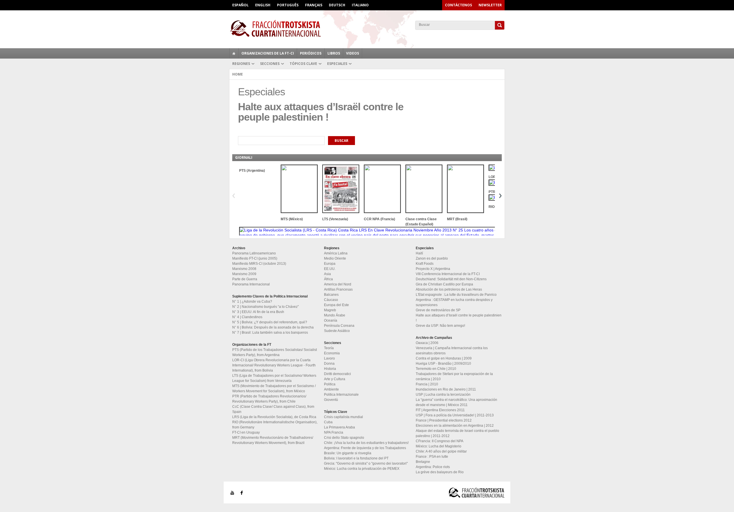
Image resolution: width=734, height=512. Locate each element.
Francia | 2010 (427, 384)
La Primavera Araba (339, 427)
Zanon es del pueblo (432, 258)
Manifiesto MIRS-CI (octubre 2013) (259, 264)
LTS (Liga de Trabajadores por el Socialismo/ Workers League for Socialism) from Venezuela (274, 378)
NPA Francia (333, 432)
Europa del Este (336, 305)
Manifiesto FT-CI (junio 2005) (254, 258)
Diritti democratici (337, 374)
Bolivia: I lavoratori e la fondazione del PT (356, 458)
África (328, 279)
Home (237, 74)
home (234, 53)
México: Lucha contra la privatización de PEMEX (361, 469)
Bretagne (423, 462)
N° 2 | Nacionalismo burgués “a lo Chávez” (265, 307)
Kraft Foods (425, 264)
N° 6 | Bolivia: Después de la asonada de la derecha (273, 327)
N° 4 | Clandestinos (247, 317)
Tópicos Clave (303, 63)
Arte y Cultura (334, 379)
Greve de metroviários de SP (438, 310)
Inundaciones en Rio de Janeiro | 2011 (446, 389)
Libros (333, 53)
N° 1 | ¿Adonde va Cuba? (252, 302)
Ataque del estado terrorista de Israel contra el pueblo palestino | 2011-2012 (457, 433)
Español (240, 5)
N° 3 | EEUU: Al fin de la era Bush (258, 312)
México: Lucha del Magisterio (438, 446)
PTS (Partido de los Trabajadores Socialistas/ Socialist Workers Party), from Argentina (274, 352)
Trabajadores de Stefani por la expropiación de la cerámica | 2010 (454, 376)
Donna (329, 364)
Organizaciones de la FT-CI (267, 53)
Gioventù (331, 400)
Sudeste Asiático (337, 331)
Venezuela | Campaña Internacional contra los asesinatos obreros (452, 350)
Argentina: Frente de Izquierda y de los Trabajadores (365, 448)
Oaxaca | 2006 (427, 343)
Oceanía (330, 320)
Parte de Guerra (244, 279)
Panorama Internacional (251, 284)
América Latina (336, 253)
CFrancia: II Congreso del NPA (439, 441)
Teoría (329, 348)
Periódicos (310, 53)
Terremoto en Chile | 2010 (436, 369)
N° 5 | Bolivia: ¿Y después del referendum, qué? (269, 322)
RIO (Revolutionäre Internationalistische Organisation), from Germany (274, 424)
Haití (419, 253)
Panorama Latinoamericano (254, 253)
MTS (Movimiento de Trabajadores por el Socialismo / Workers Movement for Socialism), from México (274, 388)
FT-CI (367, 28)
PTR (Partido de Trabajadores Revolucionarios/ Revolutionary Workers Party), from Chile (269, 398)
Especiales (337, 63)
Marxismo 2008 (244, 269)
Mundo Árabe (334, 315)
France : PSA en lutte (432, 457)
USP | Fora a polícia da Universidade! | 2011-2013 (455, 415)
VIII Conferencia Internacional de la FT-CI (448, 274)
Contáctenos (458, 5)
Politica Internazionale (341, 395)
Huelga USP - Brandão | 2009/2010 (443, 364)
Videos (352, 53)
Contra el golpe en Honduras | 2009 (444, 358)
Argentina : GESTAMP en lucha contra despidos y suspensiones (454, 302)
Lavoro (329, 358)
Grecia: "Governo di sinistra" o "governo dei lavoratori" (366, 463)
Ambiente (331, 389)
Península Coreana (339, 326)
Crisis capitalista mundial (343, 417)
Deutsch (337, 5)
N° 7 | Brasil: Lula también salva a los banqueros (270, 333)
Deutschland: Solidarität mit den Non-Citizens (451, 279)
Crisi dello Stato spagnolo (344, 438)
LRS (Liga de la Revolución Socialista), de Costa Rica (274, 417)
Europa (329, 264)
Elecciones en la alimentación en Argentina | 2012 (455, 426)
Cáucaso (331, 300)
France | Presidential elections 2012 (444, 420)
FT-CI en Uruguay (246, 432)
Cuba (328, 422)
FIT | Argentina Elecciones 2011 (440, 410)
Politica (329, 384)
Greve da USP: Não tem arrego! (440, 326)
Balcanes (331, 295)
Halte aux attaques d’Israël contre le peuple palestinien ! (458, 317)
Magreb (330, 310)
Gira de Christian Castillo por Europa (444, 284)
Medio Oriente (335, 258)
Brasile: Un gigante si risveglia (347, 453)
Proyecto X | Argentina (433, 269)
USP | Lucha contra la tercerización (443, 395)
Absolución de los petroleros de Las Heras (449, 289)
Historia (330, 369)
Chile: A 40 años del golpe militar (441, 451)
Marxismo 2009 (244, 274)
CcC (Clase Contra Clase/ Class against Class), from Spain (273, 409)
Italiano (360, 5)
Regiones (241, 63)
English (262, 5)
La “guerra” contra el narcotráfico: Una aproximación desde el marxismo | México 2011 (456, 402)
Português (287, 5)
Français (313, 5)
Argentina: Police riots (433, 467)
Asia (327, 274)
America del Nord (337, 284)
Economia (332, 353)
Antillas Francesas (338, 289)
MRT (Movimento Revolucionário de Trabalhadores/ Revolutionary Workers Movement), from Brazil (272, 440)
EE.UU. (329, 269)
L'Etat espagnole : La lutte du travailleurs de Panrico (456, 295)
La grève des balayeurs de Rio (440, 472)
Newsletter (490, 5)
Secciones (270, 63)
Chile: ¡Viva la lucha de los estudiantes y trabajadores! (366, 443)
